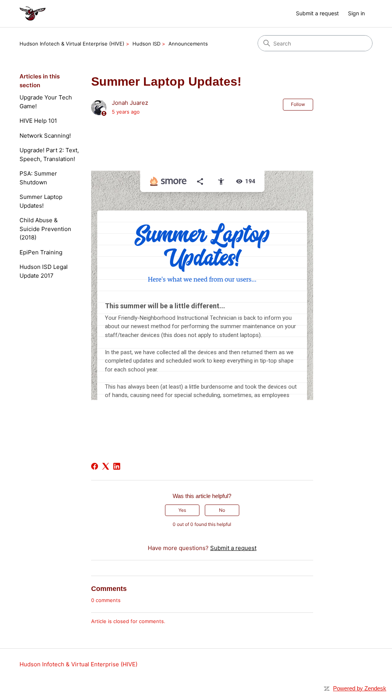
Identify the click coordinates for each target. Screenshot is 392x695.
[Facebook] (94, 466)
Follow (298, 104)
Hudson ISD (146, 44)
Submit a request (317, 13)
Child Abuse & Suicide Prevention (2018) (45, 228)
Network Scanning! (45, 135)
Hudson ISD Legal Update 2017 (44, 271)
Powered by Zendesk (359, 688)
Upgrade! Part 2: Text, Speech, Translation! (49, 154)
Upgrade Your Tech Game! (46, 102)
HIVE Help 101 (38, 120)
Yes (182, 510)
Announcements (188, 44)
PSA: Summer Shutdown (38, 178)
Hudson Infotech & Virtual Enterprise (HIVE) (72, 44)
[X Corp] (105, 466)
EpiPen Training (41, 252)
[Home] (33, 14)
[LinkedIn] (116, 466)
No (222, 510)
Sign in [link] (356, 13)
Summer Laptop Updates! (41, 201)
